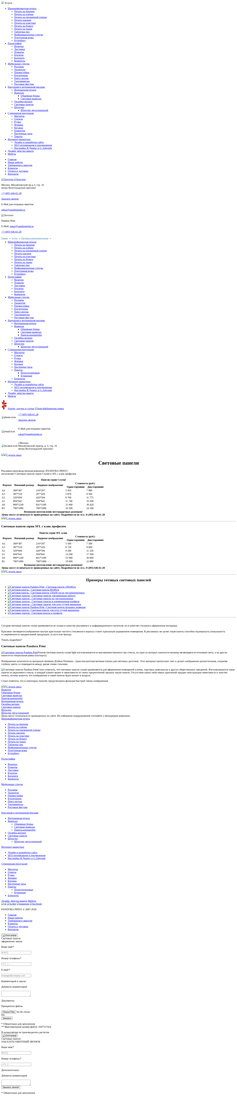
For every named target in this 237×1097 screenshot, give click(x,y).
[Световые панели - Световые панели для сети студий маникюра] (44, 604)
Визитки (19, 46)
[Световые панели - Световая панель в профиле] (35, 613)
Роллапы (19, 66)
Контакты (13, 174)
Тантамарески (22, 81)
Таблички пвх (22, 31)
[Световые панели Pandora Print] (19, 652)
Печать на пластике (25, 23)
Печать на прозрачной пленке (30, 17)
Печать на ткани (23, 28)
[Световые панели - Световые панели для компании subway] (42, 595)
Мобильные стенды (18, 63)
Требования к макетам (20, 165)
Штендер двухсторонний (34, 110)
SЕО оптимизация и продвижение (33, 145)
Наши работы (15, 162)
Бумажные (26, 375)
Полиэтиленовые (30, 372)
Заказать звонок (10, 198)
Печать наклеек (22, 20)
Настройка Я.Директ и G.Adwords (33, 148)
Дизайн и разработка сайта (29, 142)
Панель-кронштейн (31, 335)
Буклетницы (21, 75)
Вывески (19, 92)
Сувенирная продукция (21, 113)
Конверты (19, 60)
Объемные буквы (30, 95)
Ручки (17, 122)
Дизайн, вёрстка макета (21, 151)
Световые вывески (31, 98)
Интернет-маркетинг (19, 139)
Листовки (19, 49)
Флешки (18, 124)
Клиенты (13, 168)
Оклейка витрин (23, 101)
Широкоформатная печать (22, 8)
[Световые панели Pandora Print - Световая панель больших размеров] (47, 607)
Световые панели (24, 104)
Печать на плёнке (24, 14)
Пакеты (18, 136)
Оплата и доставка (18, 171)
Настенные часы (23, 133)
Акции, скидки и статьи (21, 408)
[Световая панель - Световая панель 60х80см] (33, 589)
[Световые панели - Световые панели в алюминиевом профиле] (43, 601)
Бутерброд (20, 40)
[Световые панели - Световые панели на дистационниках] (40, 598)
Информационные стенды (28, 34)
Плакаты (19, 52)
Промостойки (21, 72)
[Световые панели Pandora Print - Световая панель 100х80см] (42, 586)
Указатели (19, 69)
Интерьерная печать (25, 90)
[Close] (9, 935)
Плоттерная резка (24, 37)
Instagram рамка (55, 408)
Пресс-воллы (21, 78)
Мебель (12, 154)
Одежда (18, 119)
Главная (12, 159)
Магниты (19, 116)
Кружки (18, 127)
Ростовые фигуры (24, 84)
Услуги (14, 238)
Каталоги (19, 58)
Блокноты (19, 130)
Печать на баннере (24, 11)
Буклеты (19, 55)
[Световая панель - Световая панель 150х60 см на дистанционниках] (46, 592)
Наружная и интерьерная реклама (26, 87)
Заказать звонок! (11, 1087)
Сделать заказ (13, 455)
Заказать (7, 1018)
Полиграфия (14, 43)
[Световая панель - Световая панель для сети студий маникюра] (43, 610)
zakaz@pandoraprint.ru (13, 209)
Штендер (19, 107)
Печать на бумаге (23, 26)
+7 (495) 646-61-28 (11, 193)
